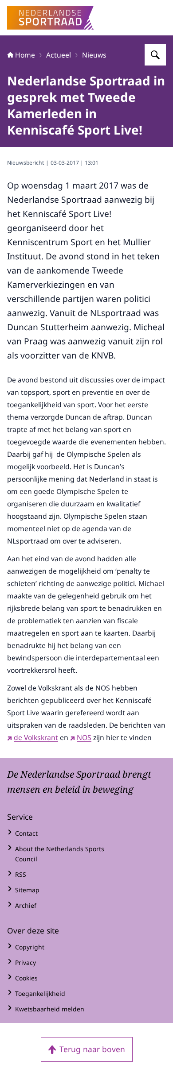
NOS (84, 737)
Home (25, 55)
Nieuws (94, 55)
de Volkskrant (36, 737)
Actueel (58, 55)
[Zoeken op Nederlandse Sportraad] (155, 55)
